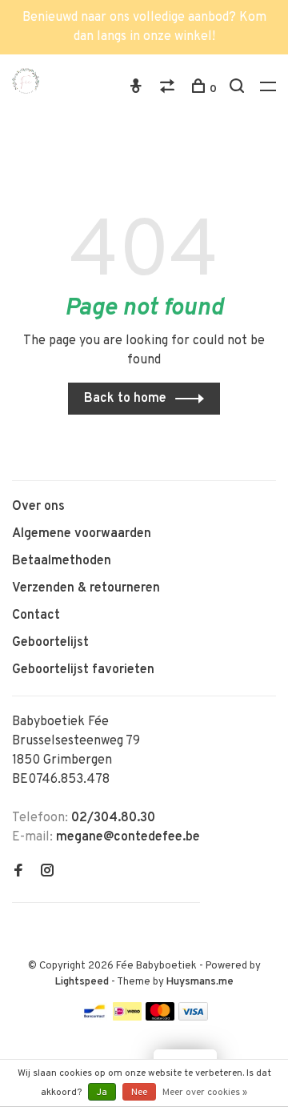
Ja (102, 1092)
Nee (139, 1092)
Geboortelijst (50, 643)
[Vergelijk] (169, 89)
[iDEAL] (127, 1017)
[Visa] (193, 1017)
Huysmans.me (200, 982)
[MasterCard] (160, 1017)
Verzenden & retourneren (86, 588)
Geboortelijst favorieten (83, 670)
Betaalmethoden (61, 561)
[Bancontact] (94, 1017)
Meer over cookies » (204, 1092)
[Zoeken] (239, 89)
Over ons (38, 507)
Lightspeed (82, 982)
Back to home (125, 399)
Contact (36, 616)
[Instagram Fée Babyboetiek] (47, 872)
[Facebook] (18, 872)
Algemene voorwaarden (81, 534)
